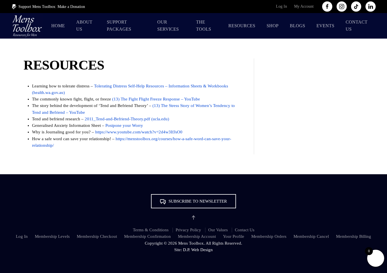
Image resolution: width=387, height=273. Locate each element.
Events (325, 25)
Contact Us (356, 26)
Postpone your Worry (123, 125)
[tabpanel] (133, 116)
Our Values (218, 230)
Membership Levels (52, 236)
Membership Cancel (311, 236)
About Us (84, 26)
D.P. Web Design (198, 249)
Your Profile (233, 236)
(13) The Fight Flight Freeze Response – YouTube (156, 99)
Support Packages (119, 26)
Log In (281, 6)
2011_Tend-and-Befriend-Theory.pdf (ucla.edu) (127, 119)
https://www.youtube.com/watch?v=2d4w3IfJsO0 (138, 132)
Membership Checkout (97, 236)
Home (58, 25)
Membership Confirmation (147, 236)
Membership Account (197, 236)
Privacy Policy (188, 230)
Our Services (168, 26)
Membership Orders (268, 236)
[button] (193, 201)
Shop (272, 25)
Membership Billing (353, 236)
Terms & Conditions (151, 230)
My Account (304, 6)
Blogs (297, 25)
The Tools (203, 26)
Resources (241, 25)
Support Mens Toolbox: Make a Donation (51, 7)
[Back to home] (28, 26)
